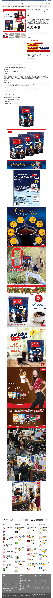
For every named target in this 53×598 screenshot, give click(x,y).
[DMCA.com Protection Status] (23, 596)
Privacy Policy (10, 595)
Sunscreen (42, 588)
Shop (3, 6)
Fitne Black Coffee (41, 55)
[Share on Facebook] (28, 58)
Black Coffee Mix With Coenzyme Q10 (33, 55)
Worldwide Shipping (22, 595)
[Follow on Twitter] (47, 0)
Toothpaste (46, 588)
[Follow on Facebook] (46, 0)
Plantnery (39, 587)
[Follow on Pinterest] (8, 590)
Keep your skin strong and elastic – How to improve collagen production (27, 586)
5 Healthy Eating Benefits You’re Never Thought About (26, 583)
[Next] (24, 20)
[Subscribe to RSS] (49, 0)
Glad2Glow (41, 583)
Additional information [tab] (12, 64)
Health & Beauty (34, 9)
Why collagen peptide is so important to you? (27, 580)
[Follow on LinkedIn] (11, 590)
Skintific (48, 587)
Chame (41, 579)
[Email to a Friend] (31, 58)
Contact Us (29, 6)
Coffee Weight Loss (44, 580)
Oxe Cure (36, 587)
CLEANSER (44, 579)
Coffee (41, 580)
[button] (43, 3)
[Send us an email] (6, 590)
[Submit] (40, 3)
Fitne (38, 55)
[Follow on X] (5, 590)
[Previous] (4, 20)
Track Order (12, 6)
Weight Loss (39, 54)
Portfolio (6, 595)
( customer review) (33, 13)
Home (28, 9)
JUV (38, 584)
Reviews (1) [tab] (19, 64)
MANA (45, 584)
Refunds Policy (27, 595)
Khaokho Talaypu (42, 584)
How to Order (8, 6)
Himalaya (46, 583)
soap (40, 588)
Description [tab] (5, 64)
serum (42, 587)
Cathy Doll (38, 579)
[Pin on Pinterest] (32, 58)
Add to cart (34, 40)
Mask (47, 584)
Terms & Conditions (24, 6)
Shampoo (45, 587)
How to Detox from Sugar (24, 588)
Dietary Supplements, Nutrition (43, 9)
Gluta (43, 583)
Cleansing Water (37, 580)
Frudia (38, 583)
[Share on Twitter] (29, 58)
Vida (48, 588)
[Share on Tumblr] (34, 58)
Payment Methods (15, 595)
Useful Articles (17, 6)
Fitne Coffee (33, 56)
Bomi (36, 579)
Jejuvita (36, 584)
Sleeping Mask (37, 588)
